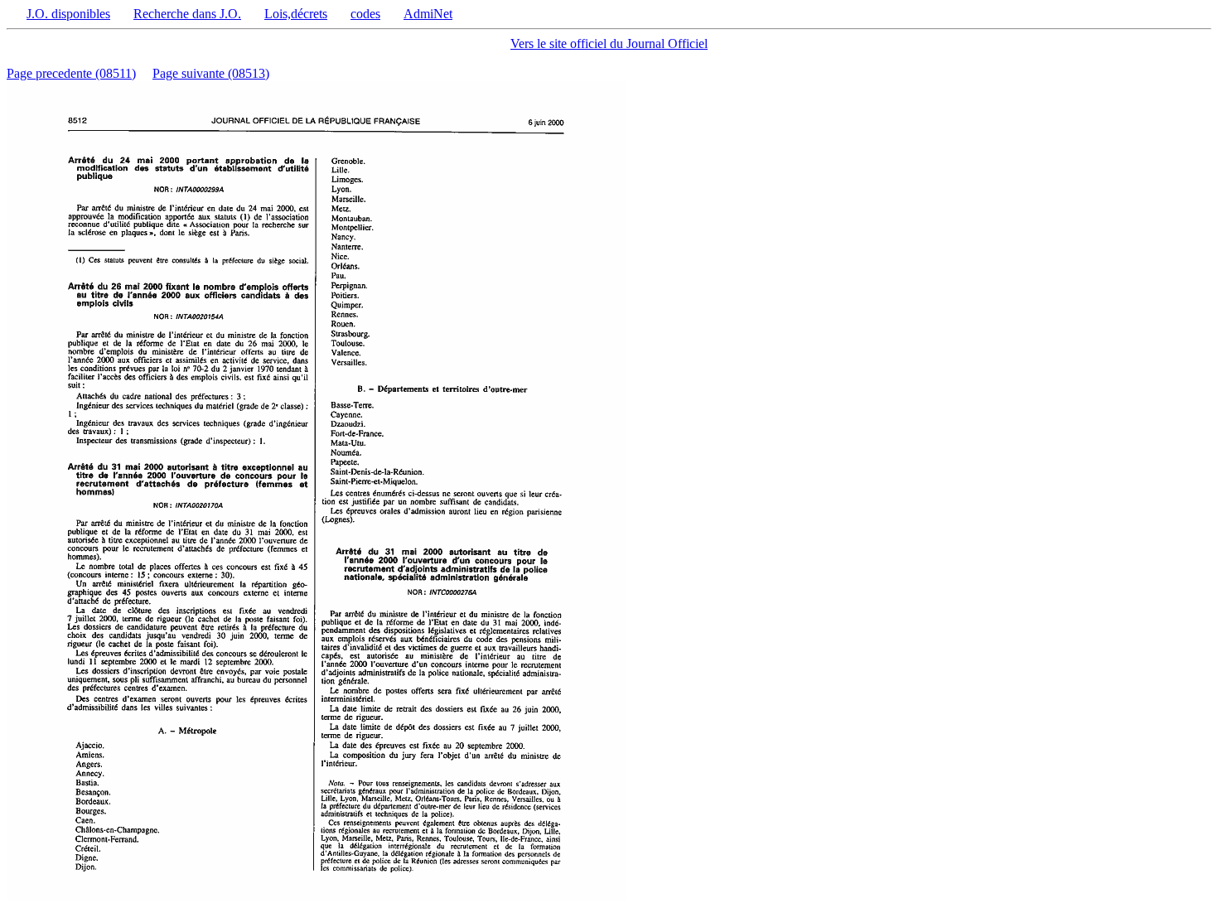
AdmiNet (428, 14)
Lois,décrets (295, 14)
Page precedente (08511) (71, 73)
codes (365, 14)
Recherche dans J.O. (187, 14)
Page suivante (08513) (210, 73)
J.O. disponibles (68, 14)
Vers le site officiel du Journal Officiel (609, 43)
